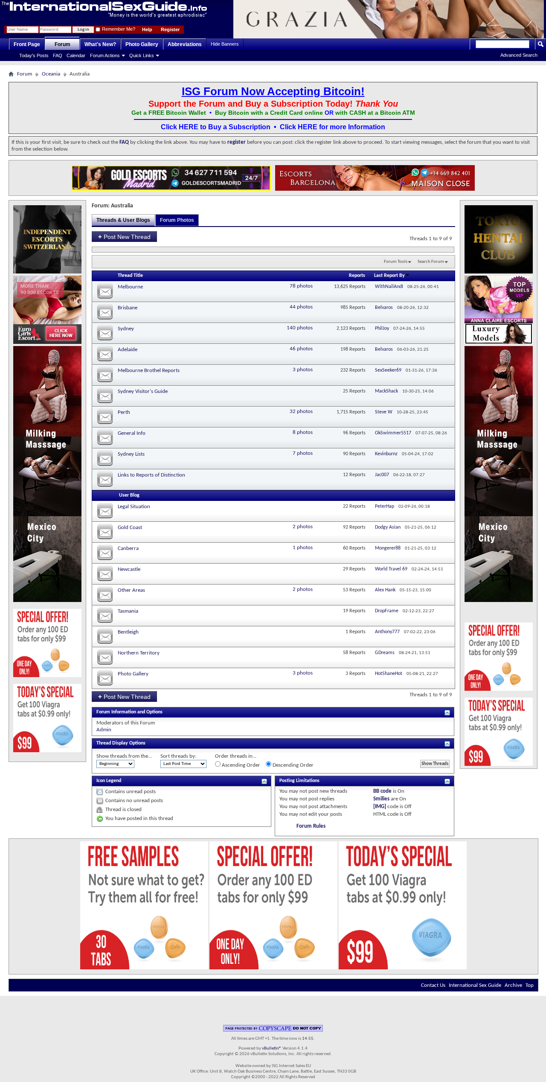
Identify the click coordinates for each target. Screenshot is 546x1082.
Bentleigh (128, 632)
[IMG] (379, 806)
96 (345, 433)
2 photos (303, 526)
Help (147, 29)
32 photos (301, 411)
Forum (62, 44)
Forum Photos (177, 220)
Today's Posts (34, 55)
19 (345, 611)
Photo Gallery (141, 44)
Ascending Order (240, 765)
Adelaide (127, 349)
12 (345, 474)
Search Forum (431, 261)
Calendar (76, 55)
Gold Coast (130, 527)
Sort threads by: (178, 756)
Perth (124, 412)
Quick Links (141, 55)
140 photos (300, 328)
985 (344, 307)
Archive (513, 985)
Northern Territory (139, 653)
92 (345, 527)
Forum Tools (395, 261)
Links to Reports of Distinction (151, 475)
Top (530, 985)
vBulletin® (272, 1048)
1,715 (342, 412)
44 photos (301, 307)
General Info (131, 433)
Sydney (126, 329)
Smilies (381, 799)
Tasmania (128, 611)
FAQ (57, 55)
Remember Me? (118, 29)
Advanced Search (518, 55)
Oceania (51, 74)
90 (345, 454)
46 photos (301, 349)
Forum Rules (310, 826)
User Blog (129, 495)
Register (170, 29)
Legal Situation (134, 506)
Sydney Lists (131, 454)
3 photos (303, 369)
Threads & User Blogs (123, 220)
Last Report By (389, 275)
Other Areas (131, 590)
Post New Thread (124, 236)
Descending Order (292, 765)
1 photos (303, 547)
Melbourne (130, 287)
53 (345, 590)
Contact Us (433, 985)
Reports (357, 275)
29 (345, 569)
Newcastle (129, 569)
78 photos (301, 286)
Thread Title (130, 275)
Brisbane (127, 308)
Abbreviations (185, 44)
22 (345, 506)
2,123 (342, 328)
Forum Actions (105, 55)
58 (345, 652)
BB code (382, 791)
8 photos (303, 432)
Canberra (128, 548)
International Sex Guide (475, 985)
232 (344, 370)
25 (345, 391)
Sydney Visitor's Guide (143, 391)
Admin (103, 730)
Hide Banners (225, 44)
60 (345, 548)
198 (344, 349)
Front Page (27, 44)
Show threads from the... (124, 756)
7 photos (303, 453)
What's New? (100, 44)
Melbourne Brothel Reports (149, 370)
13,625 (341, 286)
